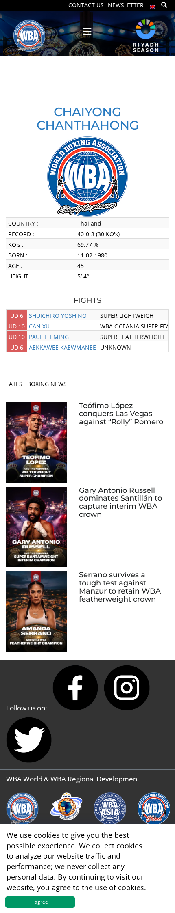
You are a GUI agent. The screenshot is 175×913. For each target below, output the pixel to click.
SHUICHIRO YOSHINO (58, 315)
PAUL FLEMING (49, 337)
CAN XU (39, 326)
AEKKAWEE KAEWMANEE (62, 347)
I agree (40, 901)
